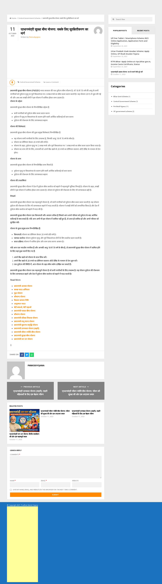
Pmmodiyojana (34, 37)
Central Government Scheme (29, 18)
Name (13, 481)
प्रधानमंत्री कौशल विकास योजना (26, 317)
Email (44, 481)
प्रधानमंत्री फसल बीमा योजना (24, 310)
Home (14, 18)
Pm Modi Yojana (119, 106)
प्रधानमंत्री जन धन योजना (23, 339)
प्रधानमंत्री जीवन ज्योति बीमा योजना (27, 332)
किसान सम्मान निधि (21, 300)
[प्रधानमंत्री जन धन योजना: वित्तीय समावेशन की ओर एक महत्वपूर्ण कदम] (24, 420)
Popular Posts (120, 30)
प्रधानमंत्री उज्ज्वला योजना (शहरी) (26, 328)
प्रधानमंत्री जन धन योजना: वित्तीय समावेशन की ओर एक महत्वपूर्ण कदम (24, 435)
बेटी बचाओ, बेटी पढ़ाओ (22, 307)
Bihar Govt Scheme (120, 96)
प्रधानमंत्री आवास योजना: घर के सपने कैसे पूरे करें (127, 72)
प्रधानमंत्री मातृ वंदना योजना (24, 321)
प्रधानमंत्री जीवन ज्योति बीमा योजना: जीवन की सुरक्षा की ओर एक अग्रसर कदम (55, 412)
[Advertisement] (55, 59)
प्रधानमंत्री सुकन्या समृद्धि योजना (26, 324)
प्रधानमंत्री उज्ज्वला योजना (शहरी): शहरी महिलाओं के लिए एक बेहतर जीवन (86, 412)
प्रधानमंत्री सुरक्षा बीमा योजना (24, 335)
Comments (15, 454)
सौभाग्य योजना (19, 296)
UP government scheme (122, 111)
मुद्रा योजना (18, 293)
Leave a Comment (52, 82)
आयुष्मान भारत (19, 303)
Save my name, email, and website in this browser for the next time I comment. (45, 490)
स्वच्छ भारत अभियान (21, 289)
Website (75, 481)
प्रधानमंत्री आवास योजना (23, 286)
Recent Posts (143, 30)
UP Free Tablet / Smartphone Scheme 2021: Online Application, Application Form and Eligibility (130, 41)
